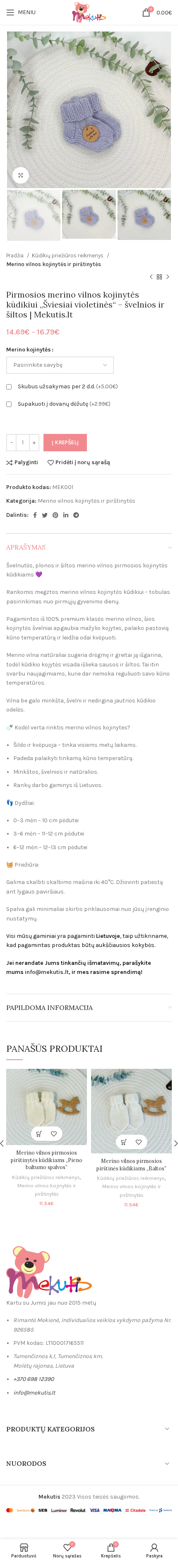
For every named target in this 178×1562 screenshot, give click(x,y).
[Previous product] (151, 277)
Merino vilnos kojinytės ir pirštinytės (53, 264)
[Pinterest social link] (55, 515)
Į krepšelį (65, 442)
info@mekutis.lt (47, 972)
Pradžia (15, 255)
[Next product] (168, 277)
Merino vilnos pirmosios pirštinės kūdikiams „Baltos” (131, 1165)
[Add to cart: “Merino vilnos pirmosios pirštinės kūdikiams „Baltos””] (124, 1142)
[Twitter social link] (44, 515)
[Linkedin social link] (66, 515)
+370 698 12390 (33, 1379)
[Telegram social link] (76, 515)
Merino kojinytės (28, 349)
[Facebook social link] (35, 515)
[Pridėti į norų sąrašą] (54, 1133)
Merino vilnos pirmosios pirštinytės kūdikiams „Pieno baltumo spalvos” (46, 1159)
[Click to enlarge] (20, 175)
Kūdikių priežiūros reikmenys (68, 255)
